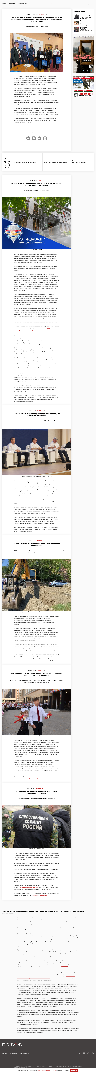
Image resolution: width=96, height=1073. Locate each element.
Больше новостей (37, 148)
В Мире (39, 180)
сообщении (24, 318)
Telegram (42, 895)
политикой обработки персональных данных (46, 1070)
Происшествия (39, 788)
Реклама (4, 3)
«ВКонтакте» (35, 895)
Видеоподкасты (22, 3)
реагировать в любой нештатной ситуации (31, 778)
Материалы (12, 3)
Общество (41, 14)
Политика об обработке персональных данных (68, 1066)
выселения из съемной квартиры (29, 887)
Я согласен (74, 1070)
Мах (46, 895)
